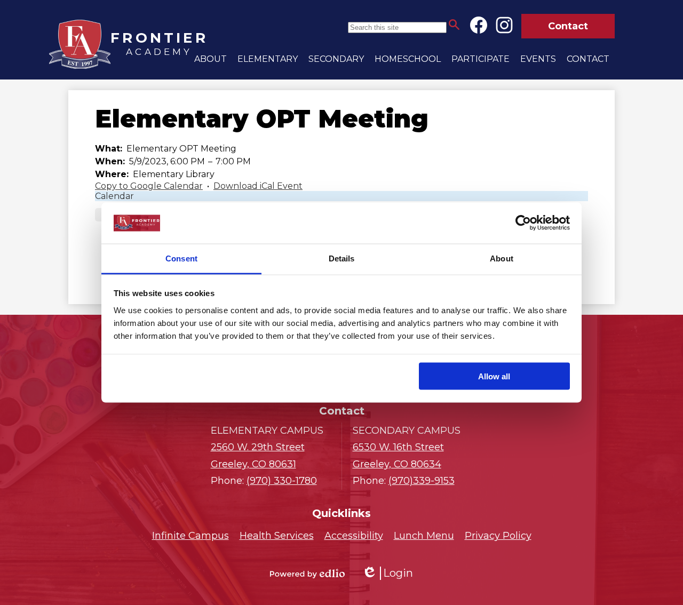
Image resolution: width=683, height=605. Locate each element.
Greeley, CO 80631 (258, 455)
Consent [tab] (181, 257)
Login (387, 573)
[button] (210, 59)
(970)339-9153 (421, 481)
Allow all (494, 376)
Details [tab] (342, 257)
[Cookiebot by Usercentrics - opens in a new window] (523, 223)
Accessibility (353, 536)
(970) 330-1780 (282, 481)
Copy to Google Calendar (149, 186)
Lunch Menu (424, 536)
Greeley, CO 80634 (398, 455)
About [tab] (501, 257)
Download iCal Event (258, 186)
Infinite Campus (190, 536)
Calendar (114, 196)
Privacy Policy (498, 536)
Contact (568, 26)
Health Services (277, 536)
